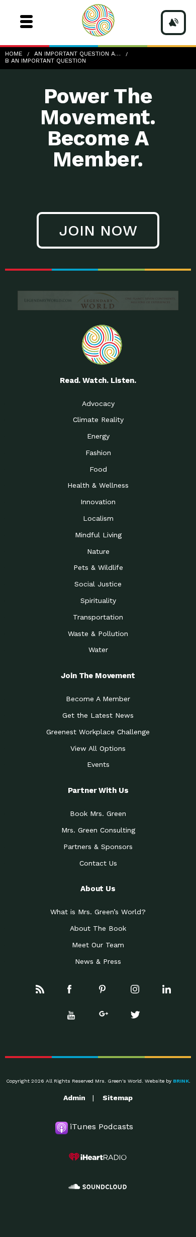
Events (98, 764)
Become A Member (98, 699)
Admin (74, 1098)
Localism (98, 518)
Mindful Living (98, 535)
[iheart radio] (98, 1157)
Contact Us (98, 863)
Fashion (98, 453)
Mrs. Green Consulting (98, 830)
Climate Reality (98, 420)
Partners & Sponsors (98, 847)
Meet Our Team (98, 945)
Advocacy (98, 403)
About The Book (98, 928)
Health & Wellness (98, 485)
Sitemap (118, 1098)
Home (13, 53)
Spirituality (98, 600)
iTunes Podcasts (101, 1126)
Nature (98, 551)
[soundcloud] (98, 1187)
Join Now (98, 230)
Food (98, 469)
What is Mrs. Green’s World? (98, 912)
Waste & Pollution (98, 634)
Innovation (98, 502)
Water (98, 650)
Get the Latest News (98, 715)
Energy (98, 436)
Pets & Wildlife (98, 567)
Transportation (98, 617)
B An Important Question (45, 60)
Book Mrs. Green (98, 813)
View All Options (98, 748)
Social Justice (98, 584)
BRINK (181, 1081)
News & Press (98, 961)
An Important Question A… (77, 53)
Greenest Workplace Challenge (98, 732)
